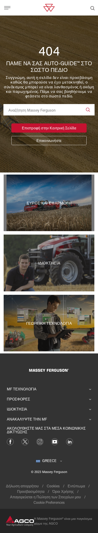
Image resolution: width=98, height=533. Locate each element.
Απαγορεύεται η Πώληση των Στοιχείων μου (45, 496)
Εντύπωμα (76, 485)
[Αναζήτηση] (92, 7)
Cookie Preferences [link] (49, 502)
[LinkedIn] (69, 441)
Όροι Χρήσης (63, 491)
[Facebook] (10, 441)
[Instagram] (39, 441)
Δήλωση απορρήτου (22, 485)
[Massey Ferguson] (48, 7)
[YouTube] (54, 441)
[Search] (88, 110)
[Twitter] (25, 441)
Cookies (53, 485)
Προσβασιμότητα (30, 491)
